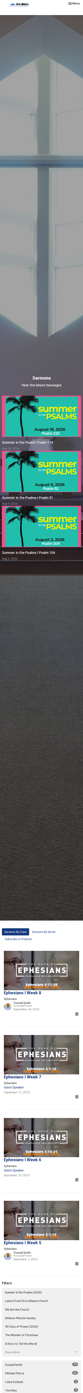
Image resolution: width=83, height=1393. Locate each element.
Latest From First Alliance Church (26, 1300)
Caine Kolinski (41, 1382)
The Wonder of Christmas (21, 1335)
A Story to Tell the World (21, 1343)
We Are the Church (17, 1309)
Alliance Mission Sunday (20, 1318)
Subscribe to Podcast (18, 939)
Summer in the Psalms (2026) (23, 1292)
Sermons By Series (44, 931)
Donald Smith (41, 1364)
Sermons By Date (15, 931)
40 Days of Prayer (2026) (21, 1326)
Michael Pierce (41, 1373)
